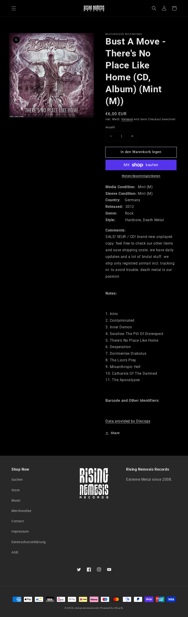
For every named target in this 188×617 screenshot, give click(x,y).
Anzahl (110, 127)
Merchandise (21, 511)
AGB (14, 552)
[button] (14, 8)
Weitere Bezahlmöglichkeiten (141, 176)
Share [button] (115, 433)
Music (16, 500)
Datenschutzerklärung (28, 542)
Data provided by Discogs (127, 421)
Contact (17, 521)
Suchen (17, 479)
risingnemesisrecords (87, 608)
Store (15, 490)
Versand (127, 119)
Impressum (20, 531)
